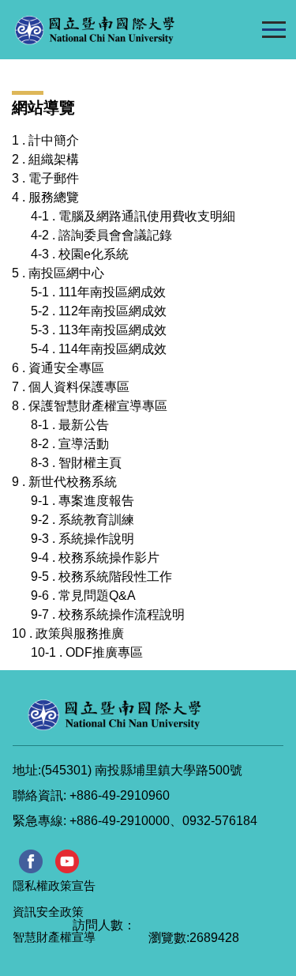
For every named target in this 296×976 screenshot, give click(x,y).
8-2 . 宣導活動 (70, 443)
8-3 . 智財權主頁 (76, 462)
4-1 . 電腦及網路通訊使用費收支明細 (133, 216)
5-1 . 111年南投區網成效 (98, 292)
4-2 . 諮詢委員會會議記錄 (101, 235)
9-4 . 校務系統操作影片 (95, 557)
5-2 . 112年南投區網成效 (99, 311)
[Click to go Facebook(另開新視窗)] (31, 861)
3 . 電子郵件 (45, 178)
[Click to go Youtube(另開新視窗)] (67, 861)
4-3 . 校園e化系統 (80, 254)
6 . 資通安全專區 (58, 368)
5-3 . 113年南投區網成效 (99, 330)
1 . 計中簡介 (45, 140)
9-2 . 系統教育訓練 (82, 519)
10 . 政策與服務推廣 (68, 633)
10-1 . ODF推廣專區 (87, 652)
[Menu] (273, 29)
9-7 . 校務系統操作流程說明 (108, 614)
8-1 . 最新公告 (70, 424)
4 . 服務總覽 (45, 197)
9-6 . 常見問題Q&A (83, 595)
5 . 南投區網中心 (58, 273)
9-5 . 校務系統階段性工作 (101, 576)
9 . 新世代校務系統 (64, 481)
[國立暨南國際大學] (127, 29)
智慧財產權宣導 (54, 937)
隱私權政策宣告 (54, 885)
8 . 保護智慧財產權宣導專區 (89, 406)
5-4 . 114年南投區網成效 (99, 349)
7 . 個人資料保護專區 (70, 387)
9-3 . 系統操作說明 (82, 538)
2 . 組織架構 (45, 159)
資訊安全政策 (48, 911)
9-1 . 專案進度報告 (82, 500)
